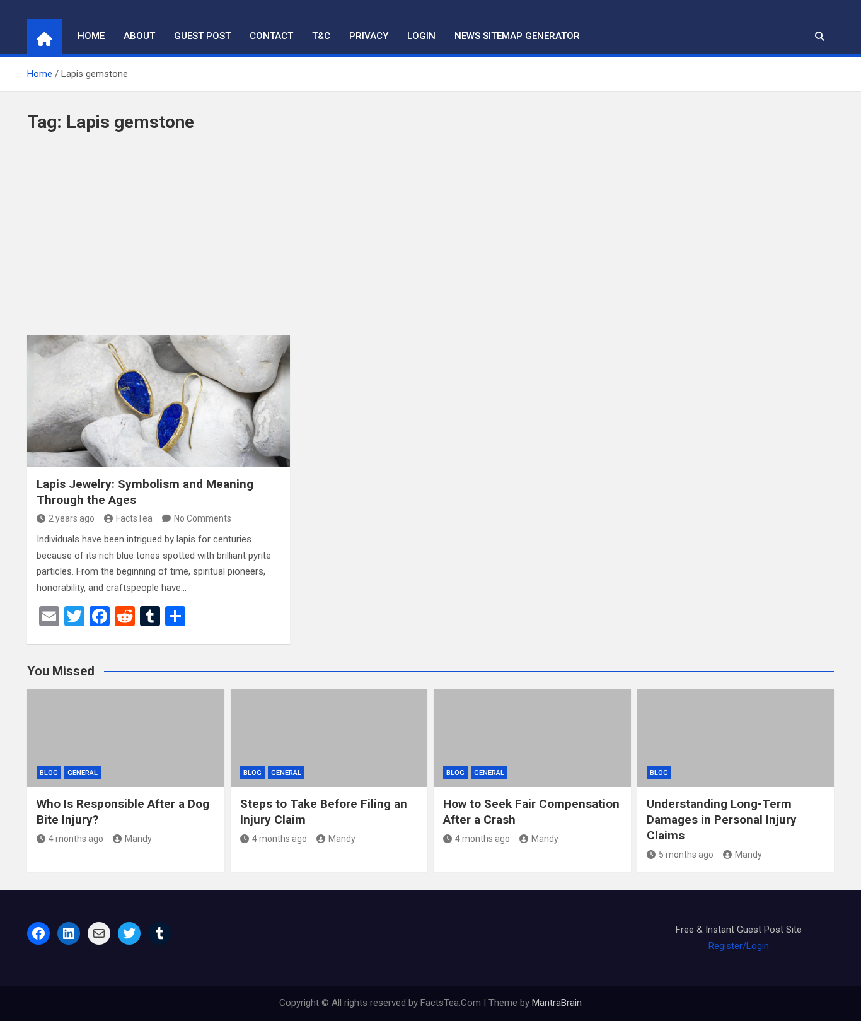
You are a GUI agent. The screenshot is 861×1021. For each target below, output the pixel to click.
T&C (321, 36)
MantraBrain (557, 1002)
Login (421, 36)
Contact (271, 36)
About (139, 36)
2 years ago (72, 518)
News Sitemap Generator (517, 36)
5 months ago (686, 854)
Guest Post (202, 36)
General (82, 773)
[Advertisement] (430, 241)
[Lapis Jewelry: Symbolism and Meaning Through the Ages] (158, 401)
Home (91, 36)
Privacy (368, 36)
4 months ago (76, 839)
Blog (49, 773)
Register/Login (738, 946)
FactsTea (134, 518)
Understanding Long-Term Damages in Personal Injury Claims (722, 819)
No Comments (202, 518)
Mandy (138, 839)
